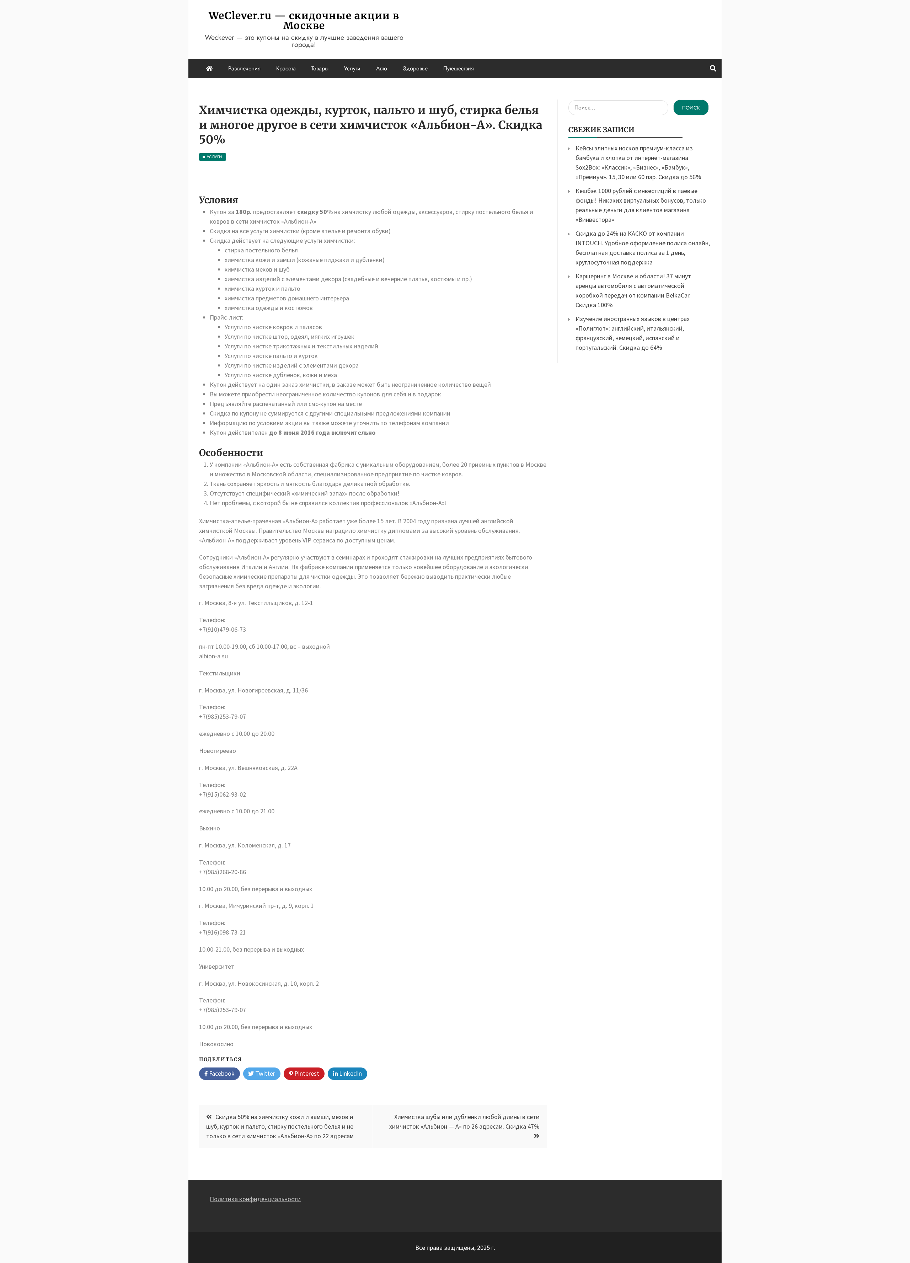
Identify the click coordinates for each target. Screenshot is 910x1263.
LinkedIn (350, 1073)
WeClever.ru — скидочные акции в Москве (304, 20)
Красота (286, 68)
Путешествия (458, 68)
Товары (319, 68)
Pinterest (306, 1073)
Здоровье (415, 68)
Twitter (264, 1073)
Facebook (221, 1073)
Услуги (352, 68)
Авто (381, 68)
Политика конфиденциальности (255, 1199)
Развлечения (244, 68)
